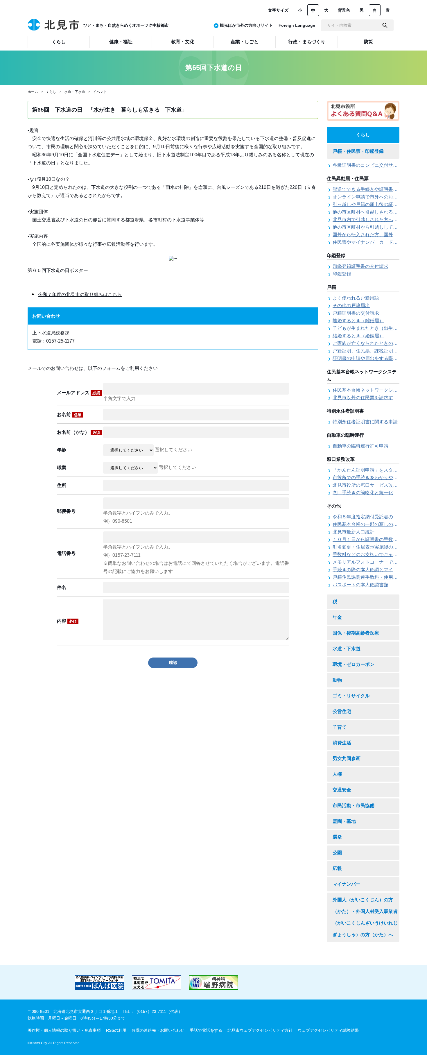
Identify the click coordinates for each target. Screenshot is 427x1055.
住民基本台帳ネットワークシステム (370, 390)
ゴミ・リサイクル (351, 695)
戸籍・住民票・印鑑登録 (358, 151)
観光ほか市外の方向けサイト (246, 25)
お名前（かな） (78, 432)
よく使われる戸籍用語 (356, 297)
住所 (61, 485)
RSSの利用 (116, 1030)
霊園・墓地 (344, 821)
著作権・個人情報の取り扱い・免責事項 (64, 1030)
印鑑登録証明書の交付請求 (360, 266)
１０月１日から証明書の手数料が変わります (379, 539)
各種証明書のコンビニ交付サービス (370, 165)
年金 (337, 617)
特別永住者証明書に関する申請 (365, 421)
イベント (100, 92)
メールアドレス (78, 392)
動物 (337, 680)
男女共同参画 (346, 758)
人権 (337, 774)
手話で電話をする (206, 1030)
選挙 (337, 836)
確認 (173, 662)
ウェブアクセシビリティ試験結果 (328, 1030)
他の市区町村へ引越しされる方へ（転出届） (379, 211)
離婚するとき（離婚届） (358, 320)
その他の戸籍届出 (351, 305)
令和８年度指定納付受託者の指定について (377, 516)
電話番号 (66, 553)
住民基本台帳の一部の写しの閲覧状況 (372, 524)
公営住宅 (342, 711)
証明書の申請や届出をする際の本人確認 (374, 358)
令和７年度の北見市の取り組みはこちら (80, 294)
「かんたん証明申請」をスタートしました (377, 470)
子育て (340, 727)
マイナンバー (346, 884)
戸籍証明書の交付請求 (356, 313)
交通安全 (342, 789)
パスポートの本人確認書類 (360, 584)
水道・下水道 (74, 92)
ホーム (33, 92)
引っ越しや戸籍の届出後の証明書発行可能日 (379, 204)
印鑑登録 (342, 273)
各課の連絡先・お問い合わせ (158, 1030)
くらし (51, 92)
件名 (61, 587)
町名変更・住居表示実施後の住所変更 (372, 546)
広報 (337, 868)
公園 (337, 852)
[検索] (385, 25)
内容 (67, 621)
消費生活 (342, 742)
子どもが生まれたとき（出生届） (367, 328)
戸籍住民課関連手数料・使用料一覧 (370, 577)
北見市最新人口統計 (353, 531)
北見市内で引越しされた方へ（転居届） (374, 219)
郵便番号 (66, 511)
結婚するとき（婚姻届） (358, 335)
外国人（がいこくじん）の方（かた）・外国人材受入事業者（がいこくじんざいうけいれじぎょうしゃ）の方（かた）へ (365, 917)
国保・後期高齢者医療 (356, 633)
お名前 (69, 414)
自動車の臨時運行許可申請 (360, 445)
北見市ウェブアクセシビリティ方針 (260, 1030)
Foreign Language (297, 25)
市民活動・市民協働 (353, 805)
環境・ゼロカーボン (353, 664)
